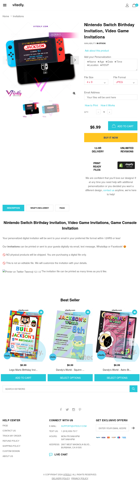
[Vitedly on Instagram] (73, 410)
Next (133, 342)
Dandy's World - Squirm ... (70, 369)
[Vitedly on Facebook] (61, 410)
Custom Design (11, 450)
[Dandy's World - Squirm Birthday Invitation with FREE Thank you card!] (70, 335)
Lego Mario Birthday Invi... (23, 369)
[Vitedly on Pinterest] (80, 410)
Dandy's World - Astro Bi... (117, 369)
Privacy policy (79, 478)
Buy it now (111, 137)
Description (13, 208)
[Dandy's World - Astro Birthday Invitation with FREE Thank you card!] (116, 335)
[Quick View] (41, 312)
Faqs (62, 208)
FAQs (5, 425)
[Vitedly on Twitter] (67, 410)
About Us (8, 456)
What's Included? (39, 208)
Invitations (18, 16)
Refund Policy (11, 440)
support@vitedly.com (74, 425)
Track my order (12, 435)
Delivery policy (61, 478)
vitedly (67, 474)
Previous (7, 342)
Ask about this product (96, 50)
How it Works (107, 105)
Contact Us (9, 430)
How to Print (91, 105)
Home (6, 16)
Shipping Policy (11, 445)
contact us (108, 190)
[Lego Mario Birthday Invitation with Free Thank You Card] (23, 335)
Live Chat (61, 454)
